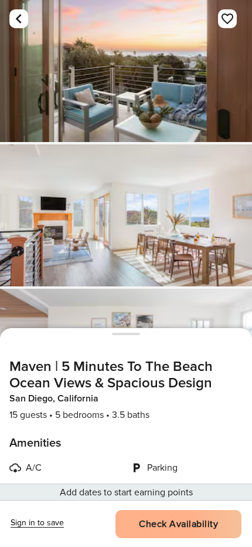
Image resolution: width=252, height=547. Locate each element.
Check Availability (178, 524)
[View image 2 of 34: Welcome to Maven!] (126, 215)
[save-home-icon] (227, 18)
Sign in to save (37, 523)
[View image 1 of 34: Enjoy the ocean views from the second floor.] (126, 71)
